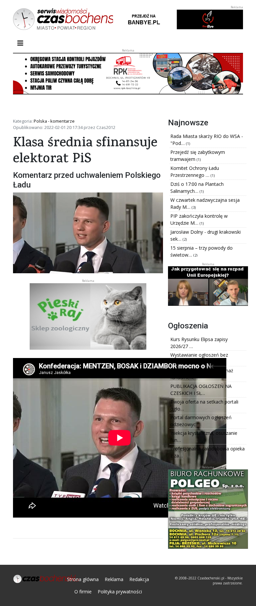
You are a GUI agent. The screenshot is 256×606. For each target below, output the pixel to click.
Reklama (114, 579)
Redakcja (139, 579)
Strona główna (83, 579)
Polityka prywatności (120, 591)
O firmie (83, 591)
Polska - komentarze (54, 121)
